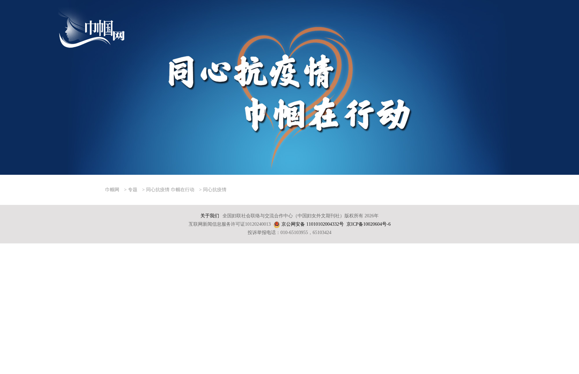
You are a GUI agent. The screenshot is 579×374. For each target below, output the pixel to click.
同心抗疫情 (215, 189)
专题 (132, 189)
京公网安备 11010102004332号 (312, 224)
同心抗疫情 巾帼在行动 (170, 189)
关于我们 (209, 215)
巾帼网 (112, 189)
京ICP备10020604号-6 (368, 224)
